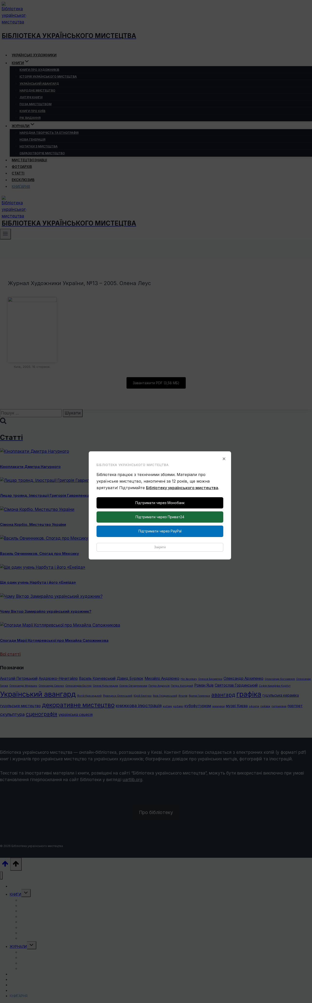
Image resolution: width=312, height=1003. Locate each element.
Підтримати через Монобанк (160, 503)
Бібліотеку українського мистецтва (182, 487)
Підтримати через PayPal (160, 531)
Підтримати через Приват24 (160, 517)
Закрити (160, 547)
